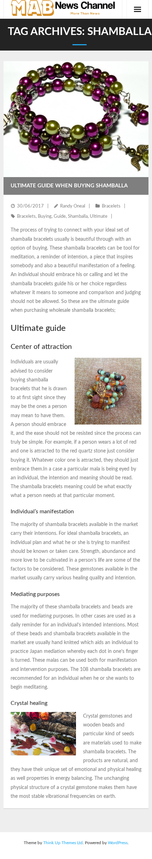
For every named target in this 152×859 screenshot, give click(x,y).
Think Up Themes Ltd (63, 843)
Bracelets (111, 206)
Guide (60, 216)
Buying (45, 216)
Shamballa (78, 216)
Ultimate (98, 216)
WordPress (118, 843)
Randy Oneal (72, 206)
